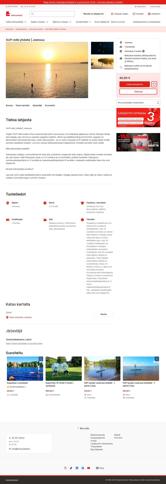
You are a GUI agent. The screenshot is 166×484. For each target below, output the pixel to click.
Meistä (117, 435)
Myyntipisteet (97, 449)
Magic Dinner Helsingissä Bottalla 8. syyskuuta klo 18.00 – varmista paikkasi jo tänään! (83, 2)
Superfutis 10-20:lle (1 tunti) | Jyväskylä (59, 384)
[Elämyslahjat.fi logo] (14, 14)
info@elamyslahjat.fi (21, 449)
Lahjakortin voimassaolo (102, 443)
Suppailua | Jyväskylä (17, 383)
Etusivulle (9, 29)
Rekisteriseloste (98, 435)
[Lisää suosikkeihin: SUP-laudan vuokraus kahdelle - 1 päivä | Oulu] (157, 359)
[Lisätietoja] (143, 51)
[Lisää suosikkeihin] (154, 84)
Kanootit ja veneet (36, 29)
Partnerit (118, 438)
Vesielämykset (21, 29)
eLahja (93, 440)
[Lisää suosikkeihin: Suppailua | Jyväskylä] (41, 359)
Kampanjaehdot (98, 438)
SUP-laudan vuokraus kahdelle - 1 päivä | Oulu (139, 384)
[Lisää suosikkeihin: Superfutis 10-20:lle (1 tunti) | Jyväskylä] (79, 359)
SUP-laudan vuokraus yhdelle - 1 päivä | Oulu (99, 384)
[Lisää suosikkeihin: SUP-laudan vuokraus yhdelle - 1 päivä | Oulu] (118, 359)
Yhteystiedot (96, 446)
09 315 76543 (18, 438)
